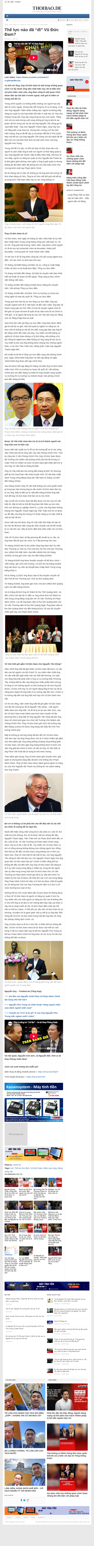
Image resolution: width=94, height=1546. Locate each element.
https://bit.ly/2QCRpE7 (48, 1072)
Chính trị (23, 24)
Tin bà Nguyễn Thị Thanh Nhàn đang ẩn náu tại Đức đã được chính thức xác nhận (69, 1300)
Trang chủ (9, 1517)
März (15, 24)
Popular (76, 31)
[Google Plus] (28, 1500)
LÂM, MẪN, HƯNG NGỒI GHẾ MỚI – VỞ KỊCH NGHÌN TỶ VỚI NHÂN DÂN (24, 1489)
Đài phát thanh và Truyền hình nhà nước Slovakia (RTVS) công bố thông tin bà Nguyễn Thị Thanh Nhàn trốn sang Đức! (70, 1311)
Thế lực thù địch (22, 1168)
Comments (83, 31)
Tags (69, 33)
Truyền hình (11, 1380)
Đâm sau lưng (50, 1168)
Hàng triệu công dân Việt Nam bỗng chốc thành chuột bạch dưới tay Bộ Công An (77, 181)
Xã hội (33, 1517)
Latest (70, 31)
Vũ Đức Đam (36, 1168)
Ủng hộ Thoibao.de (26, 2)
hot (12, 1168)
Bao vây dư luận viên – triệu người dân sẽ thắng (78, 198)
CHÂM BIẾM (72, 96)
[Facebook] (22, 1500)
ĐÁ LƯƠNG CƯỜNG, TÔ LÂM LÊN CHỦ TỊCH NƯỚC (24, 1452)
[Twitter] (25, 1500)
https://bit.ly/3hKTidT (36, 1077)
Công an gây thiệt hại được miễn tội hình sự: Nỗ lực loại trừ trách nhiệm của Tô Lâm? (70, 1360)
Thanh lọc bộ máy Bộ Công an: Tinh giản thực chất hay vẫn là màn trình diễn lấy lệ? (69, 1340)
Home (6, 24)
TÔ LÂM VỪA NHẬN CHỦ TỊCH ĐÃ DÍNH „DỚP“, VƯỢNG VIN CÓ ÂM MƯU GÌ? (24, 1414)
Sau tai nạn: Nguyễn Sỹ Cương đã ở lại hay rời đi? (23, 1309)
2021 (10, 24)
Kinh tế (26, 1517)
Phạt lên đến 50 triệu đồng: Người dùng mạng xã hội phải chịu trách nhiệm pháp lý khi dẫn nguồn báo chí (77, 113)
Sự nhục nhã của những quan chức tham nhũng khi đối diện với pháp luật (76, 160)
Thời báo (11, 1522)
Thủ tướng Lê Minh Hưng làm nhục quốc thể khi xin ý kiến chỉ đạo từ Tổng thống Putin (76, 137)
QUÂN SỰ (41, 1517)
